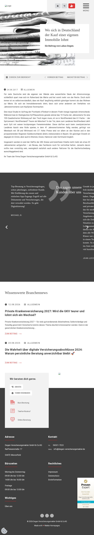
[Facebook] (42, 515)
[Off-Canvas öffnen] (86, 6)
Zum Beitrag (13, 334)
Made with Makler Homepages (47, 526)
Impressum (53, 472)
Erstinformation (55, 480)
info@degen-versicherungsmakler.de (69, 449)
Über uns (8, 506)
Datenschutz (53, 476)
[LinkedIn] (47, 515)
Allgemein (29, 90)
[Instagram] (52, 515)
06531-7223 (58, 445)
